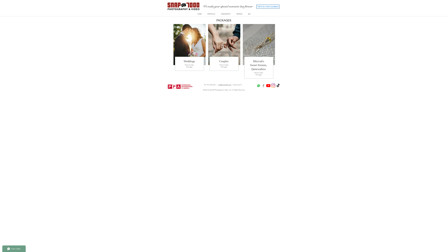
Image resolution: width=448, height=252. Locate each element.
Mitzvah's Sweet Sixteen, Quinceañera (258, 65)
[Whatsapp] (258, 86)
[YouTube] (268, 86)
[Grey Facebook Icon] (263, 86)
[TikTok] (278, 86)
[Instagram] (273, 86)
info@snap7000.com (224, 85)
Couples (223, 61)
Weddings (189, 61)
